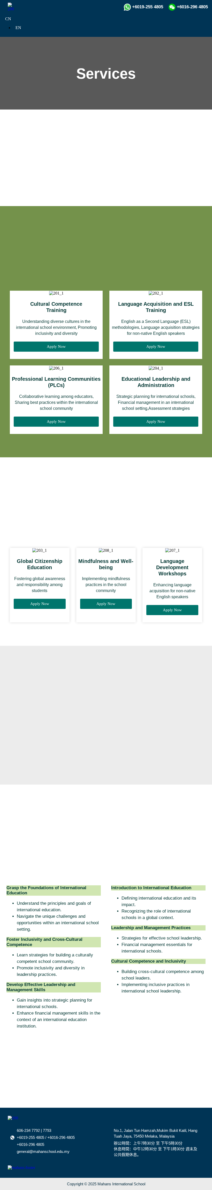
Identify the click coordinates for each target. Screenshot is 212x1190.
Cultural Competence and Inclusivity (148, 961)
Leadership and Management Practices (151, 927)
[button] (199, 25)
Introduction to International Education (151, 887)
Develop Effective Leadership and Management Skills (40, 987)
